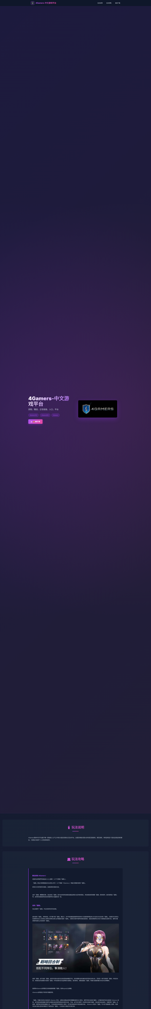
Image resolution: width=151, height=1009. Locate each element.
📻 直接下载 (36, 421)
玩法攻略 (108, 3)
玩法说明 (100, 3)
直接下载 (117, 3)
